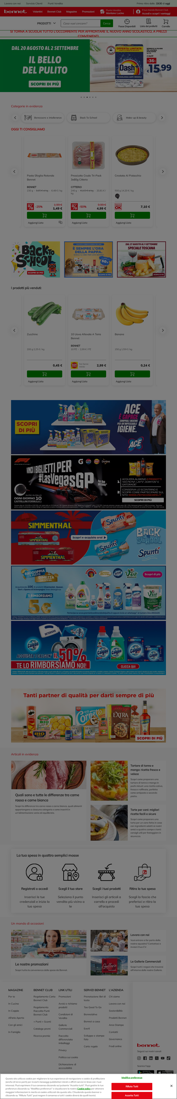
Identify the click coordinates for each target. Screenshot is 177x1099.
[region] (88, 1086)
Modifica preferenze (132, 1077)
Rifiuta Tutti (132, 1086)
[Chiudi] (171, 1086)
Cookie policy (84, 1088)
